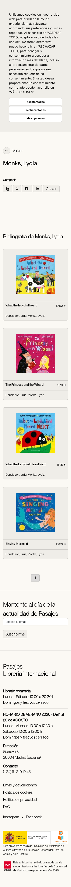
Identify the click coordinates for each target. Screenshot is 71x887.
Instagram (11, 817)
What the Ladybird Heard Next (25, 464)
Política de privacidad (20, 799)
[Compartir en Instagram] (8, 188)
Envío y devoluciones (20, 785)
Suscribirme (15, 634)
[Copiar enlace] (51, 188)
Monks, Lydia (36, 315)
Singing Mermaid (16, 544)
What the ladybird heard (21, 305)
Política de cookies (18, 792)
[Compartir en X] (17, 188)
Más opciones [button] (36, 118)
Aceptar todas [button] (36, 101)
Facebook (34, 817)
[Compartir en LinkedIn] (38, 188)
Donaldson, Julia (15, 315)
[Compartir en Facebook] (27, 188)
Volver (17, 150)
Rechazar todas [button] (36, 110)
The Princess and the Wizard (24, 384)
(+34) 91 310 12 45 (17, 772)
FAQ (6, 806)
